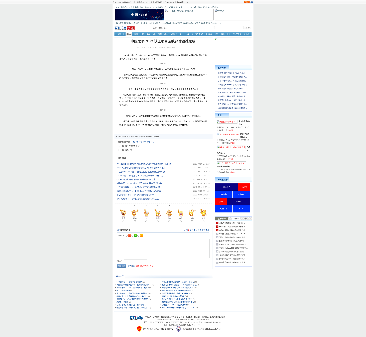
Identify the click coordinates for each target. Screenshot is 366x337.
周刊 (162, 2)
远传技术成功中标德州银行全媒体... (232, 237)
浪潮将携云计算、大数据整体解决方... (232, 77)
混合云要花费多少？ (133, 146)
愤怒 (146, 218)
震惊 (123, 218)
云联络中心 (224, 194)
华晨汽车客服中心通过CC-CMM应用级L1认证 (179, 285)
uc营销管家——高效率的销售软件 (129, 282)
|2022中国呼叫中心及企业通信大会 (129, 7)
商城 (124, 2)
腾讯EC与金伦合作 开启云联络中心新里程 (133, 299)
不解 (135, 218)
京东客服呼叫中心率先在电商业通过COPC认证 (138, 199)
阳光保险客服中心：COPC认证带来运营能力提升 (139, 187)
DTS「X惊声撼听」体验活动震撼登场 (232, 81)
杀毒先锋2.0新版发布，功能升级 (174, 296)
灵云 (221, 202)
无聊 (169, 218)
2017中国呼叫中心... (224, 166)
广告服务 (180, 317)
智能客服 (241, 194)
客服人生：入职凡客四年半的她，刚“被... (132, 296)
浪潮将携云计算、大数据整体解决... (232, 259)
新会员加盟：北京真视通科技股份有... (232, 104)
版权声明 (213, 317)
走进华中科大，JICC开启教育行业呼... (232, 93)
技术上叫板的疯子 (123, 291)
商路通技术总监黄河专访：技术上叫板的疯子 (134, 285)
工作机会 (172, 317)
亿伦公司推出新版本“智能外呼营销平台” (177, 291)
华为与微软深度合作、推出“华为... (232, 223)
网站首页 (148, 317)
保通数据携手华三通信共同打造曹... (232, 255)
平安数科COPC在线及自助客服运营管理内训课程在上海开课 (144, 164)
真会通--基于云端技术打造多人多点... (232, 73)
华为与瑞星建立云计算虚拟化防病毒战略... (133, 308)
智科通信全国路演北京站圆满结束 (231, 89)
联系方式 (164, 317)
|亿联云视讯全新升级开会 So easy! (208, 23)
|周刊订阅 (206, 7)
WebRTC (223, 209)
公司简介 (156, 317)
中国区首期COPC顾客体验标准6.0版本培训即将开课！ (141, 168)
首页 (114, 2)
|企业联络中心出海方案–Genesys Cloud (155, 23)
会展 (138, 2)
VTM (241, 209)
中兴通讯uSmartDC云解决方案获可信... (233, 85)
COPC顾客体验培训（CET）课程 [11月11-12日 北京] (140, 175)
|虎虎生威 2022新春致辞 (153, 7)
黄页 (129, 2)
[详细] (230, 130)
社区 (157, 2)
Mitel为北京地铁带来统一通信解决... (233, 227)
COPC (135, 142)
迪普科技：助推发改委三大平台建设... (232, 96)
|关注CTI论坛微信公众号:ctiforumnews (178, 7)
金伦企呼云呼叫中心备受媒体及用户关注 (177, 299)
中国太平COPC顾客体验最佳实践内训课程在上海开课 (141, 172)
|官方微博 (198, 7)
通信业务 (184, 2)
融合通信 (226, 187)
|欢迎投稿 (214, 7)
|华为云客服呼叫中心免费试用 (127, 23)
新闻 (119, 2)
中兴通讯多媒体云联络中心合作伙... (232, 262)
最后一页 (128, 150)
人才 (147, 2)
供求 (152, 2)
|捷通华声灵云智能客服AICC (183, 23)
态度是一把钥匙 (123, 302)
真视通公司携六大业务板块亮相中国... (232, 100)
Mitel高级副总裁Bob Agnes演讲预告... (232, 108)
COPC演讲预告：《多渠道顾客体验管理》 (136, 195)
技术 (133, 2)
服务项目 (197, 317)
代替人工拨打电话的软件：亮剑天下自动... (178, 282)
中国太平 (142, 142)
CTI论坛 (167, 47)
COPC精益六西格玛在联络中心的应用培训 (136, 179)
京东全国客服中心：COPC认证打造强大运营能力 (139, 191)
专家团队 (205, 317)
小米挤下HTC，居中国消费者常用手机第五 (133, 288)
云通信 (244, 187)
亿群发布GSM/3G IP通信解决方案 (174, 305)
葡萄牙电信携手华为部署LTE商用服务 (176, 293)
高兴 (180, 218)
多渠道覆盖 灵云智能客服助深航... (232, 252)
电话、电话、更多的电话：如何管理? (131, 305)
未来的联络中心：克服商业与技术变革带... (178, 302)
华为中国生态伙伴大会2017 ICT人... (233, 234)
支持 (192, 218)
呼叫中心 (168, 2)
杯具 (158, 218)
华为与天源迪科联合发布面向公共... (232, 230)
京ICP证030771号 (168, 329)
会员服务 (188, 317)
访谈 (143, 2)
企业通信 (176, 2)
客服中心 (150, 142)
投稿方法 (221, 317)
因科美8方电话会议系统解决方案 (231, 241)
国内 (165, 28)
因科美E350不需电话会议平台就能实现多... (178, 288)
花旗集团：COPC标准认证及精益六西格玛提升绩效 (140, 183)
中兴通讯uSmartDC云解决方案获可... (233, 248)
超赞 (203, 218)
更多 (158, 137)
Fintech (238, 202)
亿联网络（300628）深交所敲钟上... (233, 244)
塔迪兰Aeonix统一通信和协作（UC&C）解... (179, 308)
